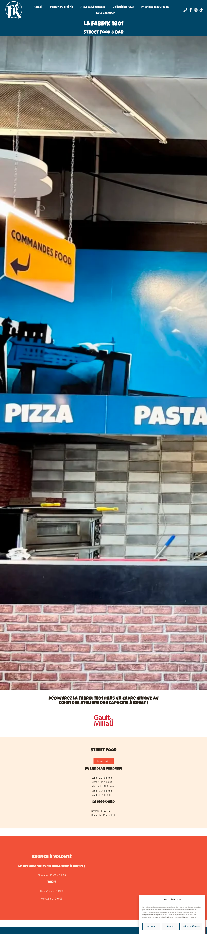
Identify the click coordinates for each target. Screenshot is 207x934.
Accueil (38, 7)
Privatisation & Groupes (155, 7)
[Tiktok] (201, 10)
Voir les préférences (191, 926)
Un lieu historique (123, 7)
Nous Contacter (105, 13)
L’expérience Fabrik (61, 7)
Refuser (170, 926)
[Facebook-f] (190, 10)
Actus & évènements (92, 7)
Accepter (151, 926)
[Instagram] (196, 10)
